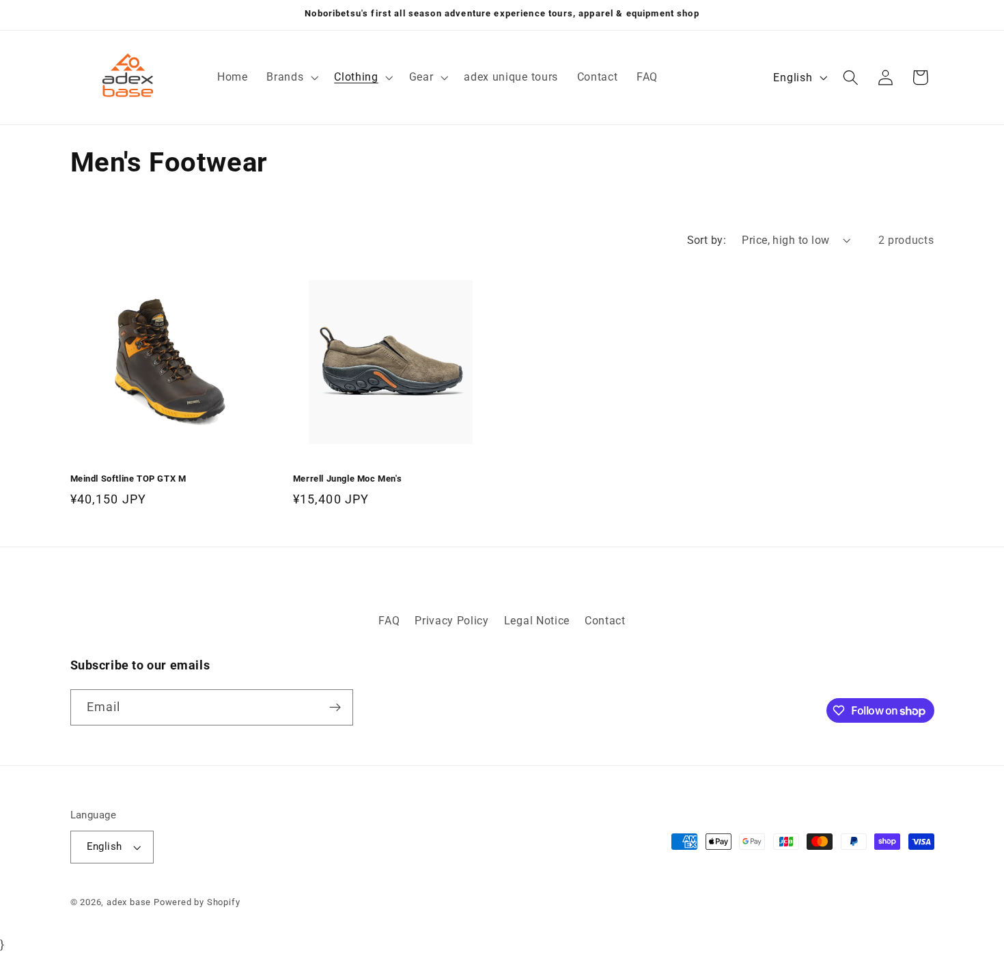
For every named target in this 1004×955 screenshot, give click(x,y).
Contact (605, 620)
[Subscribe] (335, 707)
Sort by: (707, 240)
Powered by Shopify (197, 902)
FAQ (389, 620)
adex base (129, 902)
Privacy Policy (452, 620)
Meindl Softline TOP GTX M (128, 478)
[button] (290, 77)
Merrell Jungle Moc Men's (347, 478)
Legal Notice (537, 620)
